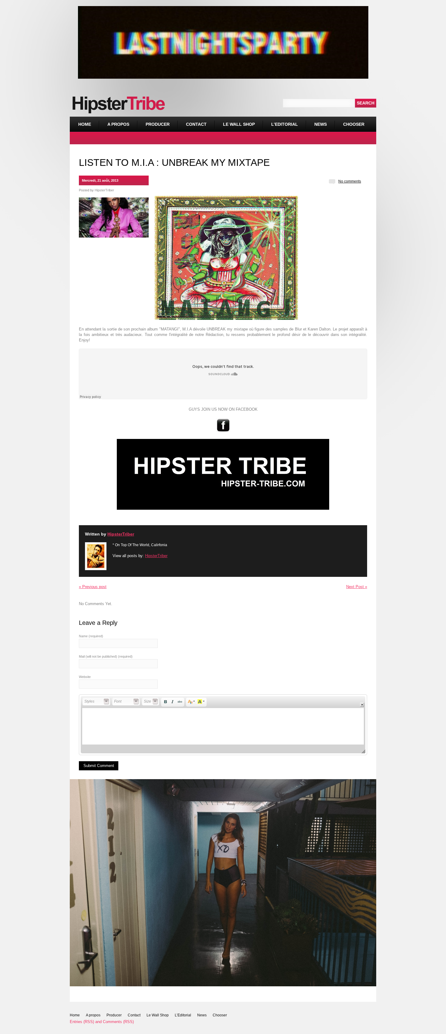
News (320, 124)
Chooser (349, 122)
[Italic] (172, 701)
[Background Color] (201, 701)
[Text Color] (191, 701)
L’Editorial (284, 124)
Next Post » (356, 586)
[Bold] (165, 701)
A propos (118, 124)
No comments (349, 181)
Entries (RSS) (82, 1021)
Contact (196, 124)
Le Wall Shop (239, 124)
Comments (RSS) (118, 1021)
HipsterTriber (104, 190)
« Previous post (92, 586)
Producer (158, 124)
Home (84, 124)
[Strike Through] (180, 701)
